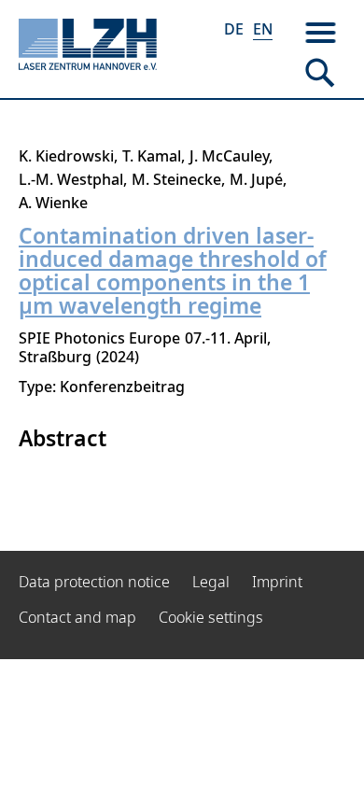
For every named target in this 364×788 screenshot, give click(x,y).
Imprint (277, 581)
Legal (211, 581)
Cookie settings (211, 617)
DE (234, 29)
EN (263, 29)
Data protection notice (94, 581)
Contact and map (77, 617)
